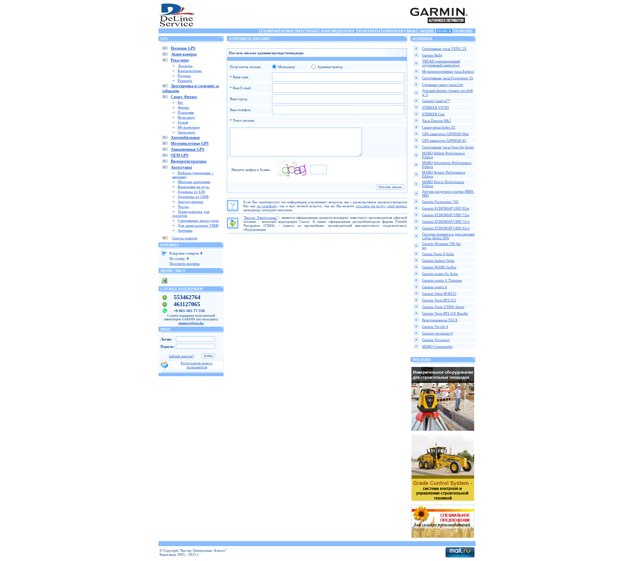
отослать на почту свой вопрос (381, 206)
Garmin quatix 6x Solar (440, 274)
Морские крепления (194, 182)
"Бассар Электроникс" (260, 218)
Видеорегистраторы (188, 161)
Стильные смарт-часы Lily (443, 85)
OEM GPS (180, 155)
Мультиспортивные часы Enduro (448, 71)
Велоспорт (186, 117)
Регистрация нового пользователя (197, 365)
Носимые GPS (183, 48)
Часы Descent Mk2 (436, 121)
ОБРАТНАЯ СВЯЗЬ (399, 31)
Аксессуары (181, 167)
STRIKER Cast (433, 114)
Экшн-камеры (183, 54)
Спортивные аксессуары (198, 220)
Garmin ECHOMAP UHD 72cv (446, 221)
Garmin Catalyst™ (436, 101)
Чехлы (183, 207)
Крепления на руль (193, 187)
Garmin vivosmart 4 (437, 333)
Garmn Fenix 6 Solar (438, 254)
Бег (180, 102)
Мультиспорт (189, 127)
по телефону (267, 206)
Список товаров (184, 238)
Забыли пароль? (181, 356)
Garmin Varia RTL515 (439, 300)
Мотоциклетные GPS (190, 143)
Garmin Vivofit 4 (435, 327)
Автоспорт (186, 132)
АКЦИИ (426, 31)
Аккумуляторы (190, 202)
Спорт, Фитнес (184, 97)
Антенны (185, 230)
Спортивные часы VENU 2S (444, 49)
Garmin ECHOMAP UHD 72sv (446, 215)
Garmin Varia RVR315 (439, 294)
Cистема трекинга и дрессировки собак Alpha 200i (448, 236)
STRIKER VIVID (435, 107)
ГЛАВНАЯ (269, 31)
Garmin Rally (432, 55)
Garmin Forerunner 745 (440, 202)
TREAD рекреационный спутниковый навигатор (441, 63)
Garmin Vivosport (435, 340)
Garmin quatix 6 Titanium (442, 280)
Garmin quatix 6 (434, 287)
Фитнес (184, 107)
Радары (184, 76)
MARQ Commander (437, 346)
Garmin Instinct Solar (438, 260)
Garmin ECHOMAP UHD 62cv (446, 228)
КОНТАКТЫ (369, 31)
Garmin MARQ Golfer (439, 267)
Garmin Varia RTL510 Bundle (445, 313)
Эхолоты (185, 66)
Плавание (186, 112)
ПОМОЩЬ (463, 31)
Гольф (183, 122)
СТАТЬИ (310, 31)
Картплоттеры (190, 71)
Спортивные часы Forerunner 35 (447, 78)
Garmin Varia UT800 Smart (443, 307)
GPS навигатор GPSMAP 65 (444, 140)
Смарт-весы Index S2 (438, 127)
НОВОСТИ (290, 31)
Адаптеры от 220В (193, 197)
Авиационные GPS (187, 149)
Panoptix (185, 81)
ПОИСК (444, 31)
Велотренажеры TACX (440, 320)
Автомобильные (185, 137)
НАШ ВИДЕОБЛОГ (338, 31)
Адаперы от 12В (191, 192)
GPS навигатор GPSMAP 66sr (445, 134)
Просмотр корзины (184, 263)
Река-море (180, 60)
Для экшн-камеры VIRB (198, 225)
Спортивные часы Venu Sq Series (448, 147)
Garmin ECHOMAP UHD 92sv (446, 208)
